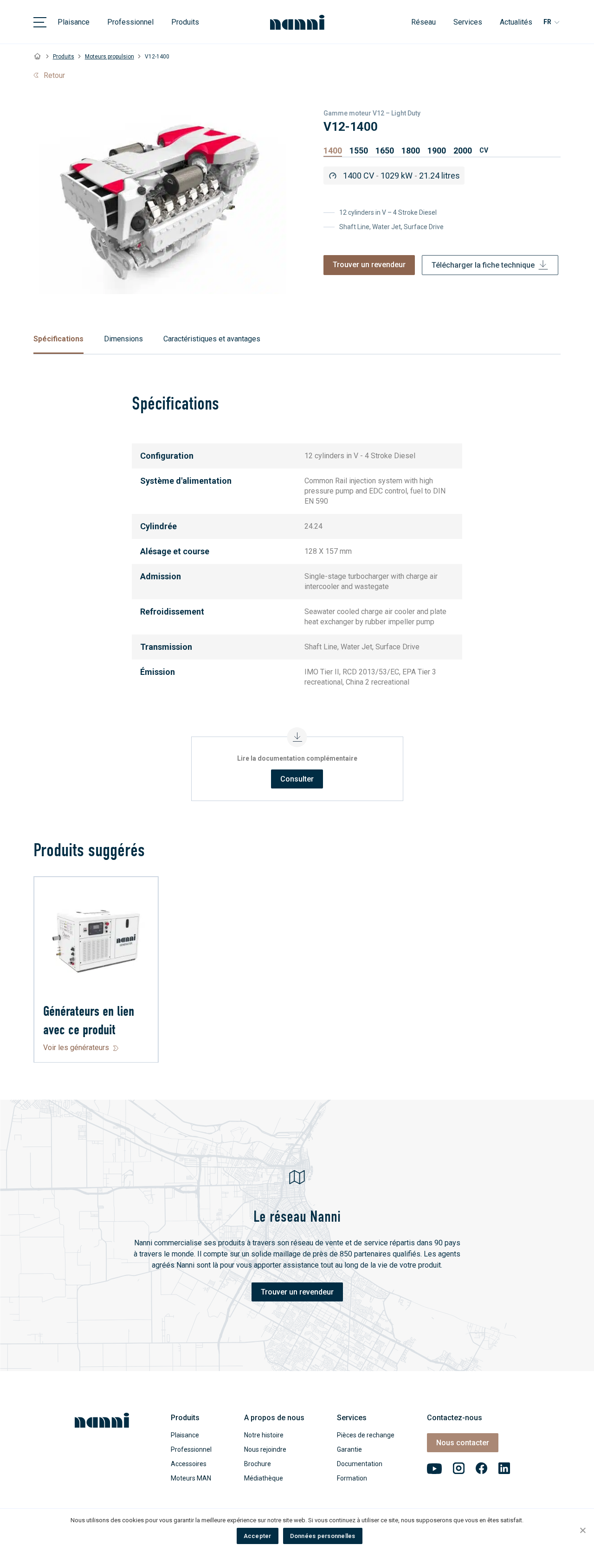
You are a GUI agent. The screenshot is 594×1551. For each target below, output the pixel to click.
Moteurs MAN (191, 1478)
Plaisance (74, 22)
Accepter (257, 1535)
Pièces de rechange (365, 1435)
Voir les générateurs (76, 1047)
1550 (358, 150)
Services (467, 22)
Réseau (423, 22)
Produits (185, 22)
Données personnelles (322, 1535)
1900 (436, 150)
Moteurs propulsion (109, 56)
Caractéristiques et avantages (211, 338)
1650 (384, 150)
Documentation (359, 1464)
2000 (462, 150)
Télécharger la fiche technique (483, 265)
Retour (54, 75)
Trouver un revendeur (369, 264)
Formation (352, 1478)
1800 (410, 150)
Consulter (297, 779)
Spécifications (58, 338)
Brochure (257, 1464)
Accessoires (189, 1464)
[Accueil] (37, 56)
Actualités (516, 22)
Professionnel (130, 22)
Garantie (349, 1449)
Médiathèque (263, 1478)
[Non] (582, 1530)
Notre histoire (264, 1435)
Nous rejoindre (265, 1449)
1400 (332, 150)
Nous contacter (462, 1442)
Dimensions (123, 338)
